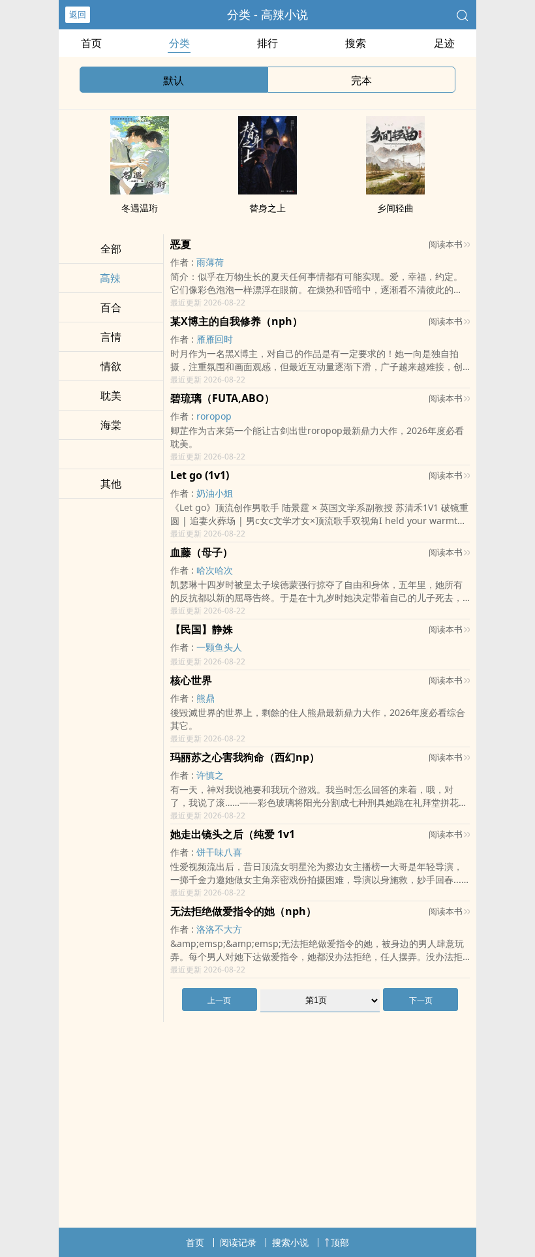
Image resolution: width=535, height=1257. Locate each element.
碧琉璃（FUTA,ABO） (222, 398)
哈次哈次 (214, 570)
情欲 (110, 366)
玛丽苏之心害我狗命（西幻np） (245, 757)
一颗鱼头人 (219, 647)
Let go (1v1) (199, 475)
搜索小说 (290, 1242)
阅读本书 (446, 244)
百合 (110, 307)
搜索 (355, 43)
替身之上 (267, 208)
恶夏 (180, 244)
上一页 (219, 1000)
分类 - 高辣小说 (267, 14)
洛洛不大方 (219, 929)
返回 (77, 14)
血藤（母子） (201, 552)
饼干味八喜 (219, 852)
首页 (91, 43)
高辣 (110, 278)
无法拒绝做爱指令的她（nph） (243, 911)
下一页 (421, 1000)
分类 (179, 43)
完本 (361, 80)
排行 (267, 43)
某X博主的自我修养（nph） (236, 321)
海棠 (110, 425)
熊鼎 (205, 698)
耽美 (110, 395)
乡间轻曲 (395, 208)
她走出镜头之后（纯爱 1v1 (232, 834)
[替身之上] (267, 190)
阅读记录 (238, 1242)
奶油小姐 (214, 493)
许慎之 (210, 775)
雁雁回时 (214, 339)
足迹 (444, 43)
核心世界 (191, 680)
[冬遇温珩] (139, 190)
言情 (110, 337)
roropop (214, 416)
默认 (173, 80)
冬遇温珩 (139, 208)
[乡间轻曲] (395, 190)
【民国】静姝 (201, 629)
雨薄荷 (210, 262)
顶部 (340, 1242)
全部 (110, 248)
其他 (110, 483)
